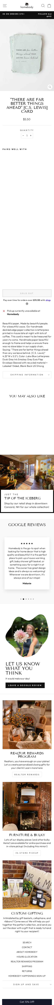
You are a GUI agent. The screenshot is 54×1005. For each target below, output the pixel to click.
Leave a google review (25, 685)
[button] (27, 1002)
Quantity (27, 130)
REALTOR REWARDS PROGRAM (27, 961)
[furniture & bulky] (27, 806)
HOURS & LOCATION (27, 956)
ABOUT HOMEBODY (27, 952)
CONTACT (27, 947)
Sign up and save (26, 984)
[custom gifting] (27, 884)
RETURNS (27, 971)
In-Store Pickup (27, 853)
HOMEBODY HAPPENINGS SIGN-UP (27, 976)
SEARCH (27, 942)
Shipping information (27, 374)
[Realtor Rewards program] (27, 724)
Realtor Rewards (27, 774)
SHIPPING (27, 966)
